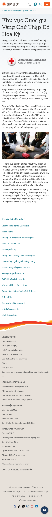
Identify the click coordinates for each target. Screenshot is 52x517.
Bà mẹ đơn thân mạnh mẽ (13, 303)
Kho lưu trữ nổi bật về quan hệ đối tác (19, 11)
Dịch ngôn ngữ (35, 496)
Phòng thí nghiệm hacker (13, 273)
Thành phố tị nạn (9, 249)
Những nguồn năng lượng (12, 391)
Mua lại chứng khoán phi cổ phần (15, 464)
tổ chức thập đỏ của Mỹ (13, 219)
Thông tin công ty (9, 345)
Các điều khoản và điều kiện (36, 492)
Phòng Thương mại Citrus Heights (18, 237)
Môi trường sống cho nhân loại (16, 267)
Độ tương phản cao (27, 500)
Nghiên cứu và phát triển (12, 350)
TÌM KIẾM (7, 297)
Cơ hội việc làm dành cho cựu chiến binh (18, 423)
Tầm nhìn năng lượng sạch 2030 (15, 386)
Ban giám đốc (7, 367)
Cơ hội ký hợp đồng (10, 442)
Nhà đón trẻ (7, 231)
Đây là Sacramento (10, 309)
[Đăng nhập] (35, 4)
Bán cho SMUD (8, 433)
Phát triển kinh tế (9, 459)
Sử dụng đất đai (8, 446)
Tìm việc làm (7, 414)
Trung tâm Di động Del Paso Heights (18, 255)
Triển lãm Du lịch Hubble (13, 279)
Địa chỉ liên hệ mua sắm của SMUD (16, 451)
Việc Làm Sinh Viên (10, 418)
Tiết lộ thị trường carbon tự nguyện (17, 399)
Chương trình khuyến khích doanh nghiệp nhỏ (21, 437)
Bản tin (5, 363)
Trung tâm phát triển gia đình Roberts (19, 291)
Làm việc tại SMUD (9, 410)
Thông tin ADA (18, 496)
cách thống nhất (9, 315)
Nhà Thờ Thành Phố (11, 243)
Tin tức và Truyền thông (12, 354)
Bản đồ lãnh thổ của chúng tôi (14, 359)
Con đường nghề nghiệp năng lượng (18, 261)
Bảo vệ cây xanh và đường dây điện (16, 395)
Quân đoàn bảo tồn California (15, 225)
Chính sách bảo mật (11, 492)
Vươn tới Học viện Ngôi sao (15, 285)
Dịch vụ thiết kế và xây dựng (13, 455)
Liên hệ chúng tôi (9, 341)
